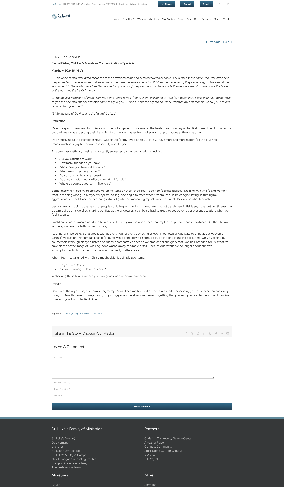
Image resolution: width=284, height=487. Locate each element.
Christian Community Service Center (168, 438)
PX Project (151, 459)
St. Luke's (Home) (63, 438)
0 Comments (97, 313)
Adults (56, 485)
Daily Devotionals (81, 313)
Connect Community (158, 446)
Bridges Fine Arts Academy (69, 463)
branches (58, 446)
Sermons (150, 485)
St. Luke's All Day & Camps (69, 455)
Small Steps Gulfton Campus (163, 451)
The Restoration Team (66, 467)
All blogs (69, 313)
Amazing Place (154, 442)
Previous (214, 42)
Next (226, 42)
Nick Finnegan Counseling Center (74, 459)
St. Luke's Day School (66, 451)
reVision (149, 455)
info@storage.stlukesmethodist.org (132, 4)
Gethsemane (60, 442)
